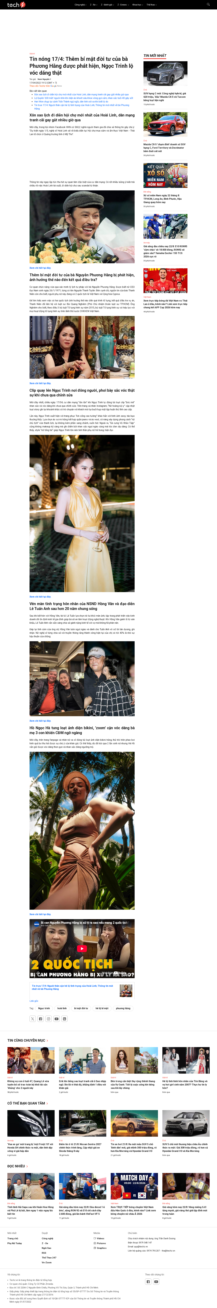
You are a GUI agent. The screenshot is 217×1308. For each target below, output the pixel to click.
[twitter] (33, 1019)
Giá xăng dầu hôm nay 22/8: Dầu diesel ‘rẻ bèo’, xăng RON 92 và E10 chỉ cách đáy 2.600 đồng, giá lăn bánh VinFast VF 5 (82, 1210)
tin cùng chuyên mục (26, 1041)
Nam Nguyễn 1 (44, 79)
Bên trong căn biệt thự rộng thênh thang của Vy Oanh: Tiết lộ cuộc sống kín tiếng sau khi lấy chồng (133, 1084)
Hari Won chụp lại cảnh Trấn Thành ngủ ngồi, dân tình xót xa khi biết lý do (71, 101)
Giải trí (32, 54)
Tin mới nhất (154, 56)
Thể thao (151, 5)
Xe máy (146, 243)
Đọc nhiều (16, 1166)
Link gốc (34, 1001)
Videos (100, 1238)
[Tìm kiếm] (206, 4)
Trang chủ (12, 1238)
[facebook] (40, 1019)
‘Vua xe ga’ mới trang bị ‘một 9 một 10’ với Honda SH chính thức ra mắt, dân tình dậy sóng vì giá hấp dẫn (30, 1147)
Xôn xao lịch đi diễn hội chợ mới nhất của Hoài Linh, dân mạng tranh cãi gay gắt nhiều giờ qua (81, 94)
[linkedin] (64, 1019)
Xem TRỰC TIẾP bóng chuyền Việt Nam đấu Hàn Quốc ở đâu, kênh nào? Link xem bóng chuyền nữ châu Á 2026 (133, 1210)
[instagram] (48, 1019)
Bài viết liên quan (38, 91)
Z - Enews (122, 5)
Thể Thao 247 (49, 1257)
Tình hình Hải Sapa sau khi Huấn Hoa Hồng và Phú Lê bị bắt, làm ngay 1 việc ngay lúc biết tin (30, 1210)
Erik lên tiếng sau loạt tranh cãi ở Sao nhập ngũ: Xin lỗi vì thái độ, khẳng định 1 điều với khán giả (82, 1084)
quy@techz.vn (141, 1246)
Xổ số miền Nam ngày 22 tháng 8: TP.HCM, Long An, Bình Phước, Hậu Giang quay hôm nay (162, 199)
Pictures (101, 1243)
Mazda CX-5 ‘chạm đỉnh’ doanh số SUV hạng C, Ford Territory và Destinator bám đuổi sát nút (164, 148)
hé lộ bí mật (102, 1008)
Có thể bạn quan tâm (26, 1103)
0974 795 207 (153, 1250)
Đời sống (147, 192)
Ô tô (145, 90)
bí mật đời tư (81, 1008)
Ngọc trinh (44, 1008)
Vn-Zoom (47, 1262)
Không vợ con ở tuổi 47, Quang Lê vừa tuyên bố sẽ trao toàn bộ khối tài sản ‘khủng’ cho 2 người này (28, 1084)
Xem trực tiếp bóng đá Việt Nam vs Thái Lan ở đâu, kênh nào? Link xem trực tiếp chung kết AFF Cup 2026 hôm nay (165, 304)
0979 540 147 (145, 1242)
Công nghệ (80, 5)
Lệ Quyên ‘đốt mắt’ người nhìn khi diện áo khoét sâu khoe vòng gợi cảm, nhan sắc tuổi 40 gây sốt (83, 98)
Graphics (101, 1248)
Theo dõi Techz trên (40, 86)
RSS (44, 1253)
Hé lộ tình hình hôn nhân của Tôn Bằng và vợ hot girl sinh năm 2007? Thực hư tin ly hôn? (184, 1084)
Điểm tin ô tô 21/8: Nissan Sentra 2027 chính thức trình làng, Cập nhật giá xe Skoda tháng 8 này (80, 1147)
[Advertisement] (82, 159)
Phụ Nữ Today (14, 1243)
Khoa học (137, 5)
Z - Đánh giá (106, 5)
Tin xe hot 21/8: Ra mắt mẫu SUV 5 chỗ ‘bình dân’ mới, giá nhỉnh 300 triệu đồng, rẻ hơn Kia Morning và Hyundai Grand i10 (134, 1147)
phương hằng (123, 1008)
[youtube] (56, 1019)
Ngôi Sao (46, 1248)
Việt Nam (147, 297)
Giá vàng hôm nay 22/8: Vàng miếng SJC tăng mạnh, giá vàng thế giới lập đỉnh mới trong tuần (184, 1210)
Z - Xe (93, 5)
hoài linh (62, 1008)
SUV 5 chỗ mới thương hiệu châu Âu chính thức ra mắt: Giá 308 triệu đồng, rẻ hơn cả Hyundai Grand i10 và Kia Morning (185, 1147)
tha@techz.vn (168, 1250)
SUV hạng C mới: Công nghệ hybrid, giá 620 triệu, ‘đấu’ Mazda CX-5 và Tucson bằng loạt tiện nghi (164, 97)
